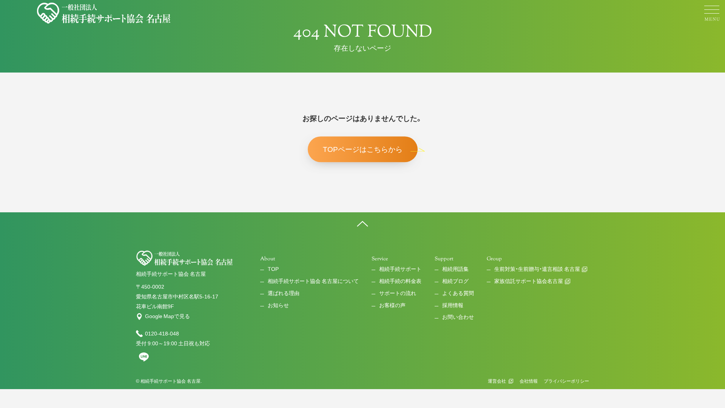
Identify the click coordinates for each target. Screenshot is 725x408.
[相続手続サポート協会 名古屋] (104, 13)
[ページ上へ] (362, 223)
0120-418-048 (162, 333)
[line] (144, 360)
